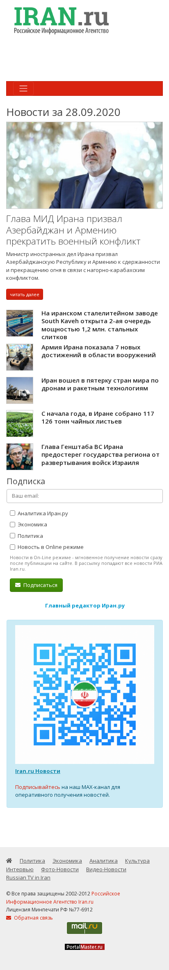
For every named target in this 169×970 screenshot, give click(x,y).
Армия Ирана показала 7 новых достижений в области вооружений (98, 351)
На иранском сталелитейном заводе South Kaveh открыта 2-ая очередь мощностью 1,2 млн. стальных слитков (99, 325)
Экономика (31, 524)
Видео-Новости (106, 869)
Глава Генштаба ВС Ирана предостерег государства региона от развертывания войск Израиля (100, 454)
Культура (137, 860)
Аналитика (103, 860)
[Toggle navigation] (23, 88)
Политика (29, 535)
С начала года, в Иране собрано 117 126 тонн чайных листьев (97, 417)
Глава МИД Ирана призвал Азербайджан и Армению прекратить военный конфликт (73, 229)
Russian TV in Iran (28, 877)
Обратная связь (33, 917)
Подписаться (39, 585)
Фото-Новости (60, 869)
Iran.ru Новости (37, 771)
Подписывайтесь (37, 787)
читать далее (24, 294)
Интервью (20, 869)
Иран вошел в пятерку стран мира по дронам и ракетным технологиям (100, 384)
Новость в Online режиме (50, 547)
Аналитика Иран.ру (42, 513)
